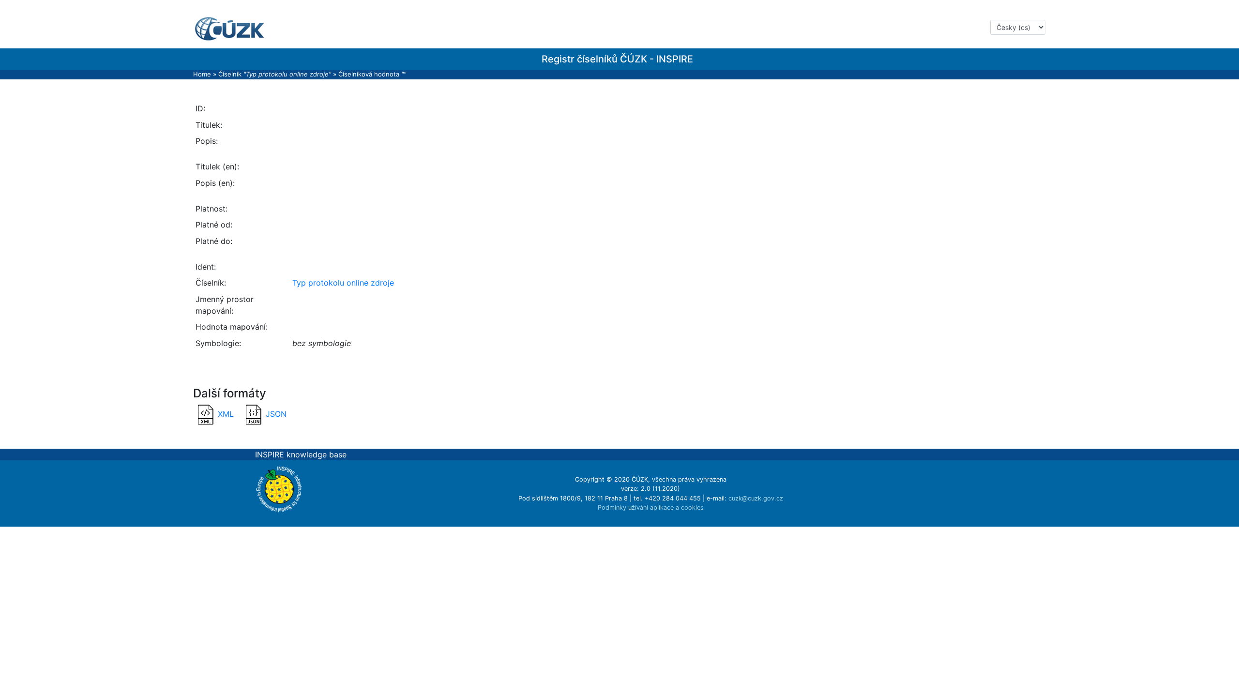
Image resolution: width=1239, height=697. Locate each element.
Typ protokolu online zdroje (343, 283)
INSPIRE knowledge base (301, 454)
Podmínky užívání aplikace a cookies (651, 507)
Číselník (274, 74)
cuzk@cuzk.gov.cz (755, 498)
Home (202, 74)
